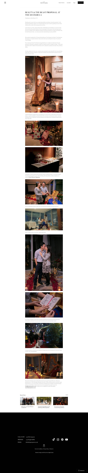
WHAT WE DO (61, 2)
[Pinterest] (62, 439)
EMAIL (19, 442)
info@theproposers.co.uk (32, 442)
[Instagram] (58, 439)
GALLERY (69, 2)
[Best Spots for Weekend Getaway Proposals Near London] (60, 401)
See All (67, 394)
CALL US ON (21, 437)
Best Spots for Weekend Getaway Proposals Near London (59, 407)
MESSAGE (20, 439)
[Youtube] (66, 439)
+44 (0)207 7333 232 (30, 437)
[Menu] (5, 2)
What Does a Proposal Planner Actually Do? (27, 407)
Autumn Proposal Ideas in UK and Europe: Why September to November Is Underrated (44, 407)
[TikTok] (53, 439)
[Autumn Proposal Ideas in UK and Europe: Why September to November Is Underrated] (44, 401)
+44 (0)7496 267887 (30, 439)
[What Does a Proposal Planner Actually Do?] (27, 401)
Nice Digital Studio (49, 452)
